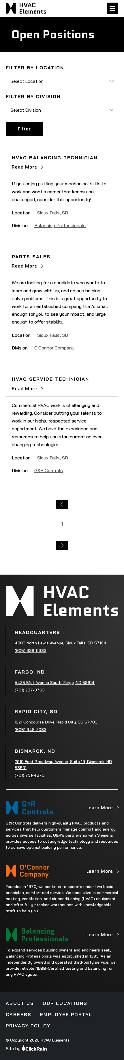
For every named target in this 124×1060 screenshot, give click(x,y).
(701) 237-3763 (30, 690)
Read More (24, 167)
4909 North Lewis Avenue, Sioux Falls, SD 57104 (60, 643)
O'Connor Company (54, 348)
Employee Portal (66, 1014)
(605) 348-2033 (30, 729)
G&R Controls (48, 470)
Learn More (100, 809)
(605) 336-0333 (30, 650)
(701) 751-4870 (29, 775)
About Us (20, 1003)
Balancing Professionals (60, 225)
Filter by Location (35, 67)
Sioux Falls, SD (52, 213)
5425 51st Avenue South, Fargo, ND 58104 (55, 682)
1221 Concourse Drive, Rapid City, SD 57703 (56, 722)
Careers (18, 1014)
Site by (13, 1048)
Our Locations (65, 1003)
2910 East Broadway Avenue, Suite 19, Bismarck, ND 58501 (63, 764)
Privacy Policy (28, 1026)
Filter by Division (33, 96)
